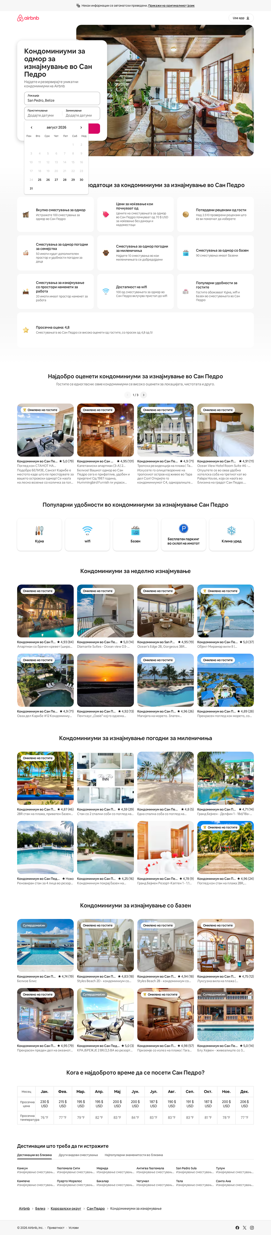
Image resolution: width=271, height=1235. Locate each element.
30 (81, 180)
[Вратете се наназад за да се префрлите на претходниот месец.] (31, 127)
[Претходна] (127, 395)
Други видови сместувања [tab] (78, 1155)
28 (64, 180)
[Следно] (143, 395)
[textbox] (43, 115)
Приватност (55, 1228)
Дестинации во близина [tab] (34, 1155)
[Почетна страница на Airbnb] (28, 18)
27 (56, 180)
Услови (74, 1228)
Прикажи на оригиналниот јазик (171, 5)
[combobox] (62, 100)
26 (48, 180)
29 (73, 180)
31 (31, 188)
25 (39, 180)
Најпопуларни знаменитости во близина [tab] (134, 1155)
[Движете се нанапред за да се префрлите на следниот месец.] (81, 127)
